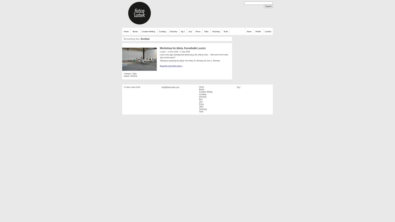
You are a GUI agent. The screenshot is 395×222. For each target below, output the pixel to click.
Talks (206, 32)
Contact (268, 32)
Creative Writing (148, 32)
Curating (162, 32)
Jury (190, 32)
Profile (258, 32)
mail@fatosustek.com (170, 87)
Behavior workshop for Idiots (172, 61)
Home (126, 32)
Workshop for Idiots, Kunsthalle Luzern (183, 48)
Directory (173, 32)
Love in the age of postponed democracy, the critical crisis (184, 55)
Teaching (216, 32)
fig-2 (183, 32)
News (249, 32)
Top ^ (239, 87)
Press (198, 32)
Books (135, 32)
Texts (226, 32)
